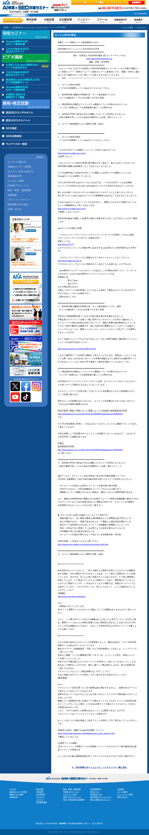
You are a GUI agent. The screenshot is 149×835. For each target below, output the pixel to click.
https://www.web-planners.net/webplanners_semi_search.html (86, 733)
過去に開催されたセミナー (100, 800)
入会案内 (120, 789)
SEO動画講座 (41, 802)
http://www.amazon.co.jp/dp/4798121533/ (77, 349)
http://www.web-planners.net (99, 58)
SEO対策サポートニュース (100, 797)
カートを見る (128, 27)
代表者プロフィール (18, 185)
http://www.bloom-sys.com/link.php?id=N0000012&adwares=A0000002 (90, 414)
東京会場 (39, 789)
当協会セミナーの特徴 (19, 166)
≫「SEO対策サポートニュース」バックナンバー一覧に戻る (99, 767)
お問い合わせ (15, 209)
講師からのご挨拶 (16, 794)
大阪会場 (39, 792)
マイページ (141, 27)
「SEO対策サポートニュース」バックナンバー (29, 27)
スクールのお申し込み (102, 20)
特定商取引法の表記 (18, 204)
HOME (5, 27)
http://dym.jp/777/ (66, 244)
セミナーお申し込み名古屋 (65, 20)
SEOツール (94, 792)
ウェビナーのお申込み (83, 20)
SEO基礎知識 (95, 789)
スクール (39, 800)
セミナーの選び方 (17, 162)
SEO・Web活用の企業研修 (73, 800)
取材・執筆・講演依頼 (19, 190)
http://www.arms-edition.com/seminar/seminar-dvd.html (83, 544)
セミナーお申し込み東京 (21, 20)
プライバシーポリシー (19, 199)
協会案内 (138, 20)
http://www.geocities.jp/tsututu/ (72, 596)
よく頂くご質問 (16, 181)
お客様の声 (121, 20)
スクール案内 (122, 792)
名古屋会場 (40, 794)
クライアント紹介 (70, 794)
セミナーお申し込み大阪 (48, 20)
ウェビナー (40, 797)
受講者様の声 (15, 176)
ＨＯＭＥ (12, 789)
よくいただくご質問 (125, 794)
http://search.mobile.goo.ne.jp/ (72, 153)
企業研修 (12, 195)
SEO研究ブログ (96, 794)
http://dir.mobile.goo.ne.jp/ (70, 261)
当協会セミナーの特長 (18, 792)
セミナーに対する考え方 (20, 171)
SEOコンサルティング (72, 797)
